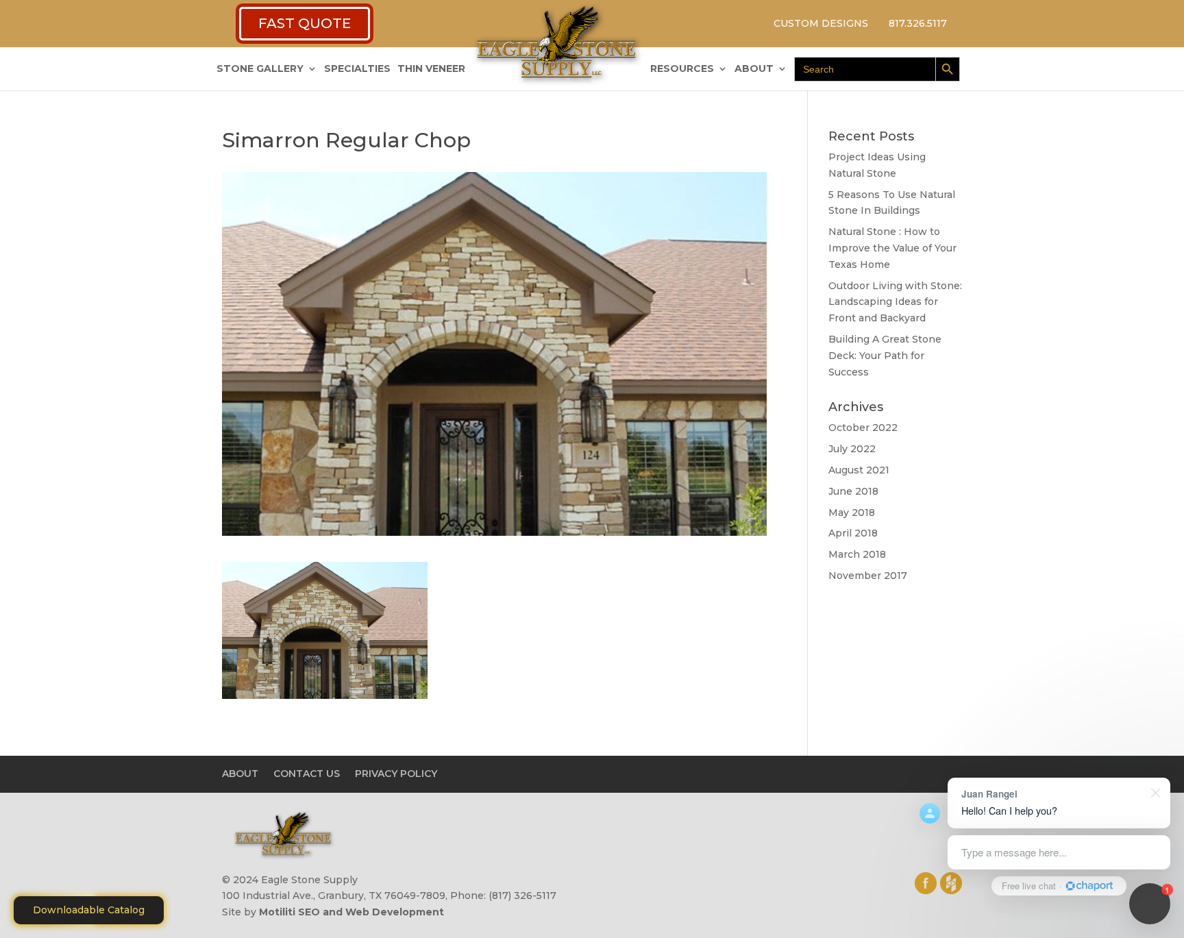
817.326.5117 (918, 23)
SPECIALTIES (357, 69)
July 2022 (852, 449)
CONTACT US (306, 773)
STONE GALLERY (260, 69)
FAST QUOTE (304, 23)
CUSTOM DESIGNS (821, 23)
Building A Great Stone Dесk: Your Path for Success (884, 355)
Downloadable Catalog (89, 910)
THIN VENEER (431, 69)
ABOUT (754, 69)
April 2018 (853, 533)
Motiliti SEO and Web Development (351, 912)
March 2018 (857, 554)
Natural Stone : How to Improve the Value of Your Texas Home (892, 248)
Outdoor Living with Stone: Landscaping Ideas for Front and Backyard (895, 302)
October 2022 (863, 427)
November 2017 (867, 575)
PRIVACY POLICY (396, 773)
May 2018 (851, 512)
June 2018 (853, 491)
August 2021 (858, 470)
